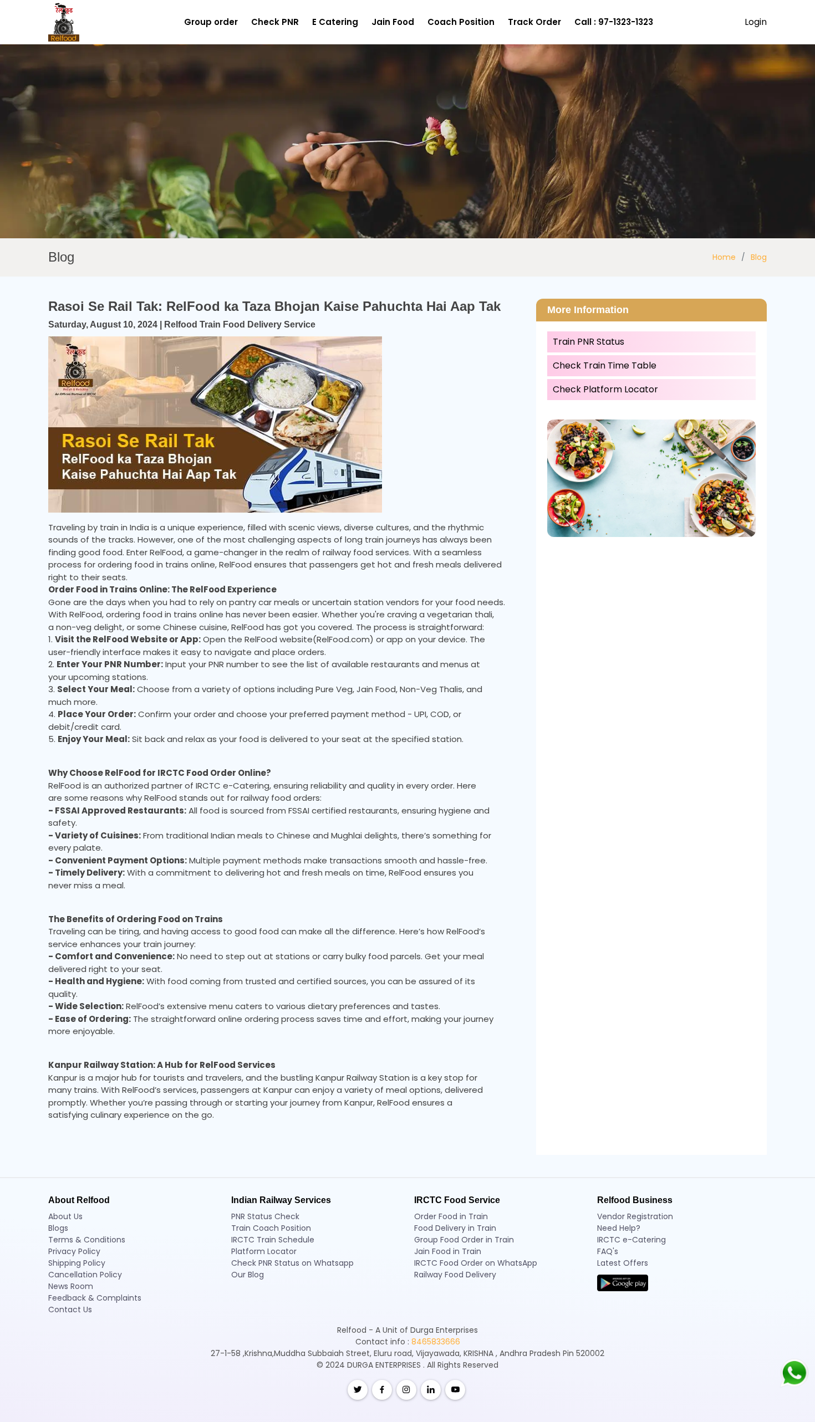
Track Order (534, 22)
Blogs (58, 1228)
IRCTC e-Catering (631, 1239)
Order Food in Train (451, 1216)
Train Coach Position (271, 1228)
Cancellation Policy (85, 1274)
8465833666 (435, 1341)
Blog (759, 257)
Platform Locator (264, 1251)
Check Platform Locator (605, 389)
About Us (65, 1216)
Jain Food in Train (447, 1251)
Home (724, 257)
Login (756, 22)
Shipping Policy (76, 1262)
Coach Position (461, 22)
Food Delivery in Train (455, 1228)
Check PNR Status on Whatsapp (292, 1262)
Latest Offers (622, 1262)
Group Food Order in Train (464, 1239)
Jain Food (392, 22)
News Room (70, 1286)
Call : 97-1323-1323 (613, 22)
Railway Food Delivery (455, 1274)
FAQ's (607, 1251)
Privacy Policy (74, 1251)
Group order (211, 22)
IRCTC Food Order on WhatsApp (475, 1262)
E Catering (335, 22)
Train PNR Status (588, 341)
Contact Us (70, 1309)
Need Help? (618, 1228)
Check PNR (275, 22)
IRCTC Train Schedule (272, 1239)
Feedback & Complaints (94, 1297)
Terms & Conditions (86, 1239)
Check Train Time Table (604, 365)
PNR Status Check (265, 1216)
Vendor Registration (635, 1216)
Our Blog (247, 1274)
